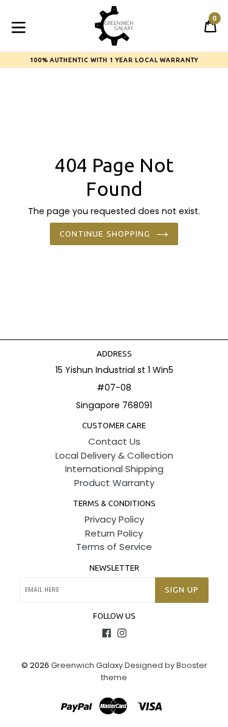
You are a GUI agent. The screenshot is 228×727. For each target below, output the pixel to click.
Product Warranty (114, 482)
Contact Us (114, 441)
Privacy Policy (114, 519)
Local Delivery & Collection (114, 455)
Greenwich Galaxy (87, 665)
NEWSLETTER (114, 567)
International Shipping (114, 468)
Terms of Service (114, 546)
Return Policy (114, 533)
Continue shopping (105, 233)
